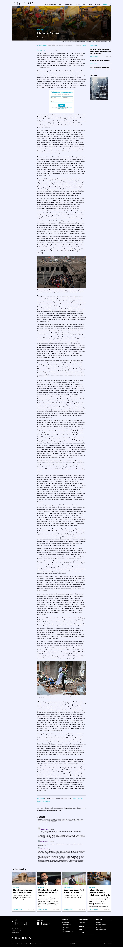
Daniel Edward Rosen (68, 887)
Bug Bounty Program (101, 929)
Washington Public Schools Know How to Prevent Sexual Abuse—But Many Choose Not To (100, 51)
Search (60, 4)
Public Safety (51, 45)
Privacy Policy (69, 107)
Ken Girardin (41, 887)
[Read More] (100, 88)
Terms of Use (99, 928)
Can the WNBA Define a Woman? (99, 67)
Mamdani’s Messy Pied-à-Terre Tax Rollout (74, 891)
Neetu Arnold (92, 887)
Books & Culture (18, 909)
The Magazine (68, 4)
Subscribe (97, 4)
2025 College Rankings (50, 4)
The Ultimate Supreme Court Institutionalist (23, 891)
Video (63, 929)
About (90, 4)
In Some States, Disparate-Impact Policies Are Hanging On (99, 892)
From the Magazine (66, 924)
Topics (84, 4)
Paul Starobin (41, 30)
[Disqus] (61, 844)
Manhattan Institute (101, 924)
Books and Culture (66, 928)
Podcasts (77, 4)
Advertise (98, 922)
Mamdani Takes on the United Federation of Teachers (48, 892)
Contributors (82, 923)
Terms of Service (61, 108)
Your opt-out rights (107, 943)
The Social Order (68, 45)
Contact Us (81, 933)
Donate (105, 4)
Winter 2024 (78, 45)
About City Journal (83, 919)
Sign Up (62, 105)
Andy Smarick (16, 887)
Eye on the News (43, 909)
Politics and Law (59, 45)
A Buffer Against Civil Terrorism (100, 60)
